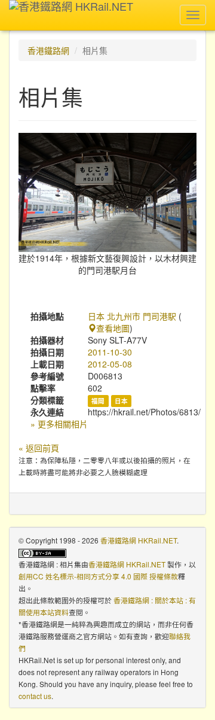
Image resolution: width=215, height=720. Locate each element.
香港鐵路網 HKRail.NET (138, 540)
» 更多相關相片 (59, 424)
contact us (35, 696)
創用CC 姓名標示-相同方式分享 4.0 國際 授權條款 (98, 576)
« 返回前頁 (39, 448)
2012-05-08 (110, 364)
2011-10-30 (110, 352)
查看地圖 (113, 328)
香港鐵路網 (48, 50)
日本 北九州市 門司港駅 (132, 316)
